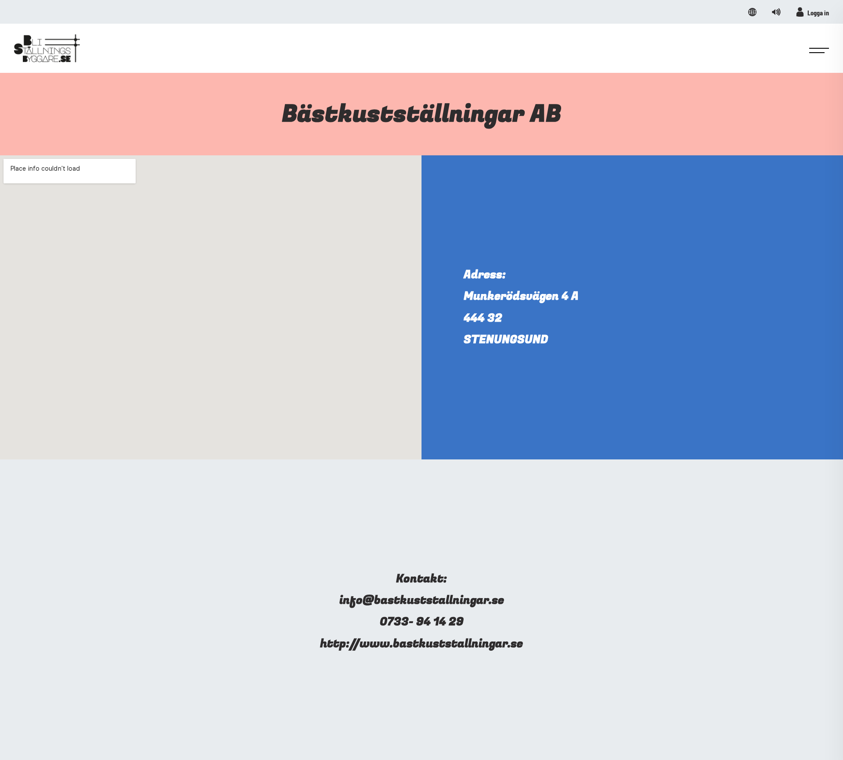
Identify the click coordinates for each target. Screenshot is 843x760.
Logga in (818, 12)
